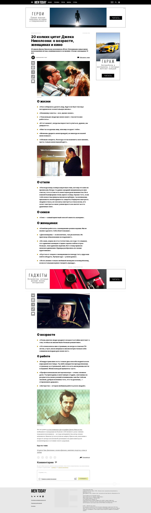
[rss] (32, 496)
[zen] (40, 496)
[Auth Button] (119, 2)
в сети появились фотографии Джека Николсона (64, 430)
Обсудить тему (85, 57)
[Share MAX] (33, 67)
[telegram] (37, 496)
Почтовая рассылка (112, 2)
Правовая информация (36, 503)
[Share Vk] (33, 63)
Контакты (33, 506)
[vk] (34, 496)
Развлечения (34, 33)
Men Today (40, 2)
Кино (39, 33)
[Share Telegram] (33, 72)
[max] (43, 496)
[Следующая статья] (75, 483)
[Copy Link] (33, 77)
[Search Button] (116, 2)
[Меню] (32, 2)
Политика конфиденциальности (38, 500)
